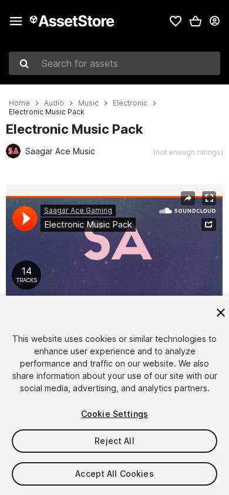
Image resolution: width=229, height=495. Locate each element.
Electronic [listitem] (130, 103)
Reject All (114, 441)
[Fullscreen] (209, 198)
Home (19, 103)
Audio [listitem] (54, 103)
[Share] (188, 198)
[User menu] (214, 21)
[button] (195, 21)
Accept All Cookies (114, 474)
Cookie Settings (114, 414)
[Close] (221, 313)
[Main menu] (16, 21)
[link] (176, 21)
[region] (114, 257)
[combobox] (114, 63)
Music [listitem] (88, 103)
